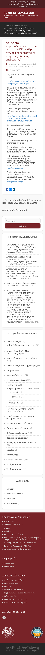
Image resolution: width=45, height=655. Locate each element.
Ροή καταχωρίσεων (15, 493)
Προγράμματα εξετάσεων (17, 438)
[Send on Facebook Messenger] (10, 189)
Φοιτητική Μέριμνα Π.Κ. (13, 589)
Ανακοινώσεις (12, 341)
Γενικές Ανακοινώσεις (16, 380)
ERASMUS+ (34, 4)
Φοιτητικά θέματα (14, 459)
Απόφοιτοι (11, 370)
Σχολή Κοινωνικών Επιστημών (17, 4)
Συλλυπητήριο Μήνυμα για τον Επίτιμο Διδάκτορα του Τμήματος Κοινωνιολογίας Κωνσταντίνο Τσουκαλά (21, 248)
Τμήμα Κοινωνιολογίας (19, 12)
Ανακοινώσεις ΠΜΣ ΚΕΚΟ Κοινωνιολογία (17, 352)
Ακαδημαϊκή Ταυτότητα (13, 534)
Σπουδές (10, 450)
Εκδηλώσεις (11, 385)
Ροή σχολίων (12, 498)
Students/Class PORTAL (13, 524)
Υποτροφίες (11, 454)
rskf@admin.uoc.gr (15, 168)
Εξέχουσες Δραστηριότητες (18, 423)
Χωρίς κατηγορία (13, 464)
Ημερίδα (16, 392)
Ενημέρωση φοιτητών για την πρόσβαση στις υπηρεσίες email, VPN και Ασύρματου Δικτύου (22, 538)
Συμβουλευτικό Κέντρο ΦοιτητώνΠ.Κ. (19, 593)
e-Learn (7, 528)
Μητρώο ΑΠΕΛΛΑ (11, 583)
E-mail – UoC (9, 521)
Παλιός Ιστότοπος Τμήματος (15, 602)
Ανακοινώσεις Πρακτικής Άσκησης (21, 365)
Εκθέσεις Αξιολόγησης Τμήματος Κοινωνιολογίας (20, 410)
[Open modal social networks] (14, 189)
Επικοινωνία (22, 7)
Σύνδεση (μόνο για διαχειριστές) (17, 549)
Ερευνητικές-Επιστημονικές (21, 388)
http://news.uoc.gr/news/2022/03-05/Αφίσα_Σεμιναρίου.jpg (21, 82)
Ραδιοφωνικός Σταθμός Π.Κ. (15, 599)
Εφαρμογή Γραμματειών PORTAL (17, 546)
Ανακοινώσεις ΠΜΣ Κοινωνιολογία (21, 358)
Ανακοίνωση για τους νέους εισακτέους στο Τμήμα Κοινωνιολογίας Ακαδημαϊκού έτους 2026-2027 (22, 260)
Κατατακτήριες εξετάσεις (17, 428)
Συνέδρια (16, 397)
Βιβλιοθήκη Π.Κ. (10, 596)
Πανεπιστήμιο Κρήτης (26, 2)
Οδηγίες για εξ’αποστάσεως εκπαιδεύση (20, 543)
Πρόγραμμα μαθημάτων (16, 433)
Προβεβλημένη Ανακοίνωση (21, 345)
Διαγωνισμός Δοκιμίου (13, 210)
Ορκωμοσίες (14, 403)
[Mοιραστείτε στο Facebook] (7, 189)
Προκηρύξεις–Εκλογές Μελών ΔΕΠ (21, 442)
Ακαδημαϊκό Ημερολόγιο (14, 580)
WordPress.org (13, 503)
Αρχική (13, 2)
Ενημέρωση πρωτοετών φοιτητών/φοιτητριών (21, 417)
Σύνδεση (10, 489)
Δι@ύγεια (8, 586)
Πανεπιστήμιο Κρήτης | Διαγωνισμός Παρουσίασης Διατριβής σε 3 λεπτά (21, 201)
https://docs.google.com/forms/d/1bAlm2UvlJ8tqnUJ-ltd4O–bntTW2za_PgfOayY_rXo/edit (22, 118)
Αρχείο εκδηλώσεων (15, 375)
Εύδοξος (7, 531)
